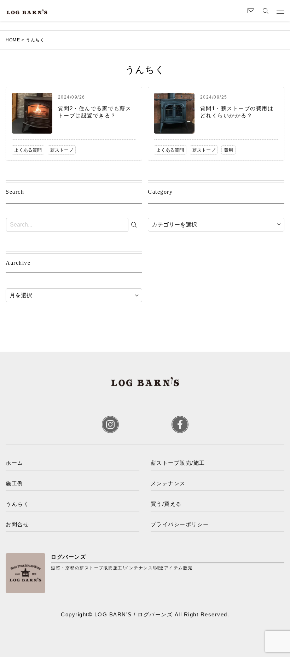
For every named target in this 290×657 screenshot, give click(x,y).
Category (160, 192)
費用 (228, 150)
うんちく (17, 504)
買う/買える (166, 504)
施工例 (14, 483)
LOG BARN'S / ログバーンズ (133, 614)
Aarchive (18, 263)
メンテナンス (168, 483)
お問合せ (17, 524)
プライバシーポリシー (180, 524)
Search (15, 192)
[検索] (136, 224)
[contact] (251, 11)
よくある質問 (28, 150)
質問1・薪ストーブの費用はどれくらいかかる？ (237, 111)
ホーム (14, 463)
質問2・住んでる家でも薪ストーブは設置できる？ (95, 111)
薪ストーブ (61, 150)
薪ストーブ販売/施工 (178, 463)
